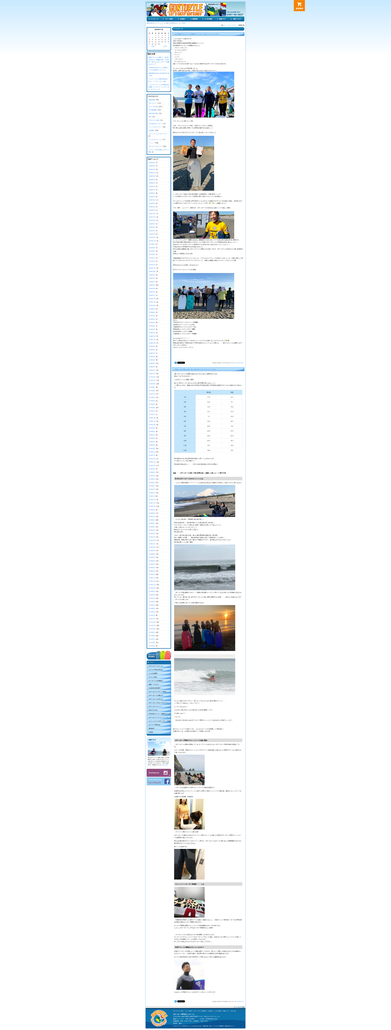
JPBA (150, 117)
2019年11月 (152, 302)
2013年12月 (152, 540)
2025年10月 (152, 176)
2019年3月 (152, 326)
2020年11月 (152, 268)
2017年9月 (152, 387)
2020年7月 (152, 278)
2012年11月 (152, 584)
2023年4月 (152, 207)
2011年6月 (152, 642)
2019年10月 (152, 305)
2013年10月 (152, 547)
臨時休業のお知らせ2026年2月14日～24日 (159, 74)
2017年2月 (152, 411)
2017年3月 (152, 408)
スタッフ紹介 (153, 677)
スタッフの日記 (153, 106)
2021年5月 (152, 251)
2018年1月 (152, 373)
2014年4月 (152, 527)
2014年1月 (152, 537)
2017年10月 (152, 384)
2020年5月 (152, 282)
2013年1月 (152, 578)
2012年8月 (152, 595)
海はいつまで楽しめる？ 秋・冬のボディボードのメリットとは (195, 369)
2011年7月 (152, 639)
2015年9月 (152, 469)
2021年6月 (152, 248)
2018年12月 (152, 336)
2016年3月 (152, 448)
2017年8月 (152, 390)
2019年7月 (152, 316)
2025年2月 (152, 186)
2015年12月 (152, 459)
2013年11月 (152, 544)
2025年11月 (152, 173)
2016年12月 (152, 418)
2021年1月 (152, 265)
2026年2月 (152, 169)
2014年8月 (152, 513)
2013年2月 (152, 574)
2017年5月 (152, 401)
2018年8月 (152, 350)
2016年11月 (152, 421)
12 (168, 37)
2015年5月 (152, 482)
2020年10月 (152, 271)
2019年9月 (152, 309)
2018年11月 (152, 339)
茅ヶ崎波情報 (153, 110)
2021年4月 (152, 254)
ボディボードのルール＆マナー (159, 703)
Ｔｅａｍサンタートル (155, 139)
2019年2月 (152, 329)
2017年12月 (152, 377)
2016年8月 (152, 431)
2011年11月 (152, 625)
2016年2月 (152, 452)
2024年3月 (152, 193)
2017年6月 (152, 397)
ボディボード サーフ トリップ (158, 717)
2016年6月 (152, 438)
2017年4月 (152, 404)
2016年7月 (152, 435)
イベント (151, 143)
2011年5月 (152, 646)
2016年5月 (152, 442)
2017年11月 (152, 380)
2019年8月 (152, 312)
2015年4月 (152, 486)
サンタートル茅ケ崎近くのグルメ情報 (158, 151)
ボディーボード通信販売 (200, 1011)
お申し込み (233, 1011)
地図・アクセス (154, 684)
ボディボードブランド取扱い (158, 692)
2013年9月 (152, 550)
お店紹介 (210, 1011)
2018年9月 (152, 346)
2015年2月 (152, 493)
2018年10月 (152, 343)
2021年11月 (152, 241)
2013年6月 (152, 561)
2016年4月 (152, 445)
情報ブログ (226, 1011)
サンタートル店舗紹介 (156, 681)
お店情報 (151, 130)
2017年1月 (152, 414)
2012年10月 (152, 588)
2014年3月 (152, 530)
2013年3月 (152, 571)
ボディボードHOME (178, 1011)
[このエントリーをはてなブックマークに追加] (176, 363)
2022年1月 (152, 234)
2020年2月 (152, 292)
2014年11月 (152, 503)
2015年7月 (152, 476)
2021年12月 (152, 237)
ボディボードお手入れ (156, 699)
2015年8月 (152, 472)
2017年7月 (152, 394)
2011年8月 (152, 636)
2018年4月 (152, 363)
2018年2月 (152, 370)
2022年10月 (152, 220)
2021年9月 (152, 244)
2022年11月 (152, 217)
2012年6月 (152, 602)
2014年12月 (152, 499)
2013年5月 (152, 564)
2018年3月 (152, 367)
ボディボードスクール (155, 146)
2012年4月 (152, 608)
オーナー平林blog (154, 725)
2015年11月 (152, 462)
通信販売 (151, 728)
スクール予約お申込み (156, 670)
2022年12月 (152, 214)
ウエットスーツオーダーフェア (158, 134)
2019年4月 (152, 322)
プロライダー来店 (154, 120)
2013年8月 (152, 554)
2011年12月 (152, 622)
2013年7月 (152, 557)
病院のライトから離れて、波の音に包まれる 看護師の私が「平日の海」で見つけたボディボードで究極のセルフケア (158, 60)
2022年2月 (152, 231)
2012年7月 (152, 598)
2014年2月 (152, 533)
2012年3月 (152, 612)
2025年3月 (152, 183)
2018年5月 (152, 360)
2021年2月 (152, 261)
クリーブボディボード (155, 127)
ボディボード (153, 103)
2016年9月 (152, 428)
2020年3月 (152, 288)
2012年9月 (152, 591)
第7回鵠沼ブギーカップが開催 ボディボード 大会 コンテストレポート (197, 34)
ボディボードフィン (155, 706)
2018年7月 (152, 353)
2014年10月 (152, 506)
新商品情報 (152, 100)
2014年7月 (152, 516)
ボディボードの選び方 (156, 695)
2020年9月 (152, 275)
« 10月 (152, 46)
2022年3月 (152, 227)
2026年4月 (152, 166)
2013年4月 (152, 567)
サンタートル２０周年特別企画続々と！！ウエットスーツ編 (157, 80)
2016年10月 (152, 425)
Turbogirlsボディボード (156, 123)
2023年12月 (152, 200)
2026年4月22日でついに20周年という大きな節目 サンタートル (158, 69)
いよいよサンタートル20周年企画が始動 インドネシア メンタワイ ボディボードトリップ (158, 87)
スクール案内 (188, 1011)
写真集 (151, 732)
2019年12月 (152, 299)
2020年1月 (152, 295)
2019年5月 (152, 319)
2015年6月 (152, 479)
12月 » (165, 46)
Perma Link (240, 363)
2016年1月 (152, 455)
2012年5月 (152, 605)
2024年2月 (152, 196)
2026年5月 (152, 162)
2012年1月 (152, 619)
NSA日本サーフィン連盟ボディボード (158, 714)
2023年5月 (152, 203)
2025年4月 (152, 179)
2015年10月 (152, 465)
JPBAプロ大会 (153, 710)
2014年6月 (152, 520)
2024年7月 (152, 190)
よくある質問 (153, 673)
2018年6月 (152, 356)
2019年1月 (152, 333)
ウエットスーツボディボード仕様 (159, 721)
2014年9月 (152, 510)
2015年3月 (152, 489)
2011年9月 (152, 632)
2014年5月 (152, 523)
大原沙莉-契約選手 (155, 688)
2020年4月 (152, 285)
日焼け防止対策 (153, 113)
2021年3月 (152, 258)
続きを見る (165, 765)
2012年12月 (152, 581)
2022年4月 (152, 224)
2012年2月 (152, 615)
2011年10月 (152, 629)
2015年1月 (152, 496)
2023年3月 (152, 210)
